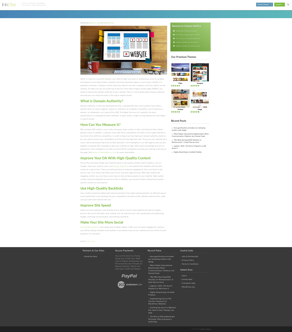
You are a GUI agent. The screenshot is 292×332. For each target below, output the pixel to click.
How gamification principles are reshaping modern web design (161, 259)
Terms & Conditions (190, 264)
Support (279, 4)
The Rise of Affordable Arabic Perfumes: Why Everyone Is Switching (161, 319)
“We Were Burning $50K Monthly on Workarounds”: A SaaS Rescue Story (160, 279)
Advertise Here (90, 256)
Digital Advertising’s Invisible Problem (188, 152)
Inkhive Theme (205, 329)
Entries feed (187, 279)
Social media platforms (90, 227)
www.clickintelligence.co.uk (104, 152)
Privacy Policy (188, 260)
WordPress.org (188, 287)
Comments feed (188, 283)
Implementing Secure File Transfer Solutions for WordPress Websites (159, 301)
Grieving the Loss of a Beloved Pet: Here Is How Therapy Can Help (162, 310)
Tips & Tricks (91, 241)
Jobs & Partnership (190, 256)
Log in (184, 276)
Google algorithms (121, 166)
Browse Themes (263, 4)
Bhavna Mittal (108, 23)
